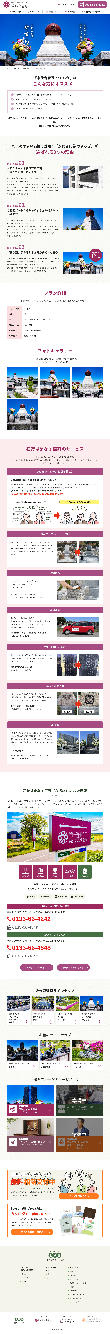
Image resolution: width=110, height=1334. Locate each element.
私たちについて (74, 1268)
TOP (8, 69)
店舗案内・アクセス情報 (78, 1283)
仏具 (47, 1278)
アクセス (63, 4)
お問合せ (73, 1287)
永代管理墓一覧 (27, 69)
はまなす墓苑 (16, 69)
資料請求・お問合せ (92, 11)
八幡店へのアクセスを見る (72, 968)
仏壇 (47, 1274)
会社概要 (71, 11)
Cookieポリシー (75, 1290)
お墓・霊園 (16, 11)
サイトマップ (74, 1302)
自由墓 (24, 1274)
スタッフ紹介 (74, 1279)
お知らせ (72, 4)
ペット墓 (25, 1281)
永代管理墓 (25, 1278)
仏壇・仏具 (34, 11)
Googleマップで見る (36, 968)
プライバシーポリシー (77, 1294)
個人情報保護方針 (75, 1298)
